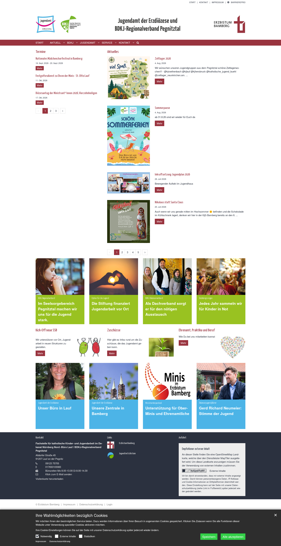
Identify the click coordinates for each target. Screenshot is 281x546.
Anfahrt (182, 437)
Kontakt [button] (124, 42)
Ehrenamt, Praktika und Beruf (197, 329)
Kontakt (40, 437)
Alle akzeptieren (233, 536)
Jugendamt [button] (87, 42)
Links (109, 437)
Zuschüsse (113, 329)
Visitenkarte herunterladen (49, 478)
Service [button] (107, 42)
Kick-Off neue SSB (46, 329)
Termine (41, 51)
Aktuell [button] (55, 42)
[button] (136, 43)
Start (39, 42)
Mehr (159, 81)
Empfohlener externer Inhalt (196, 448)
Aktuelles (113, 51)
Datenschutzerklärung (59, 541)
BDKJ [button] (70, 42)
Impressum (41, 541)
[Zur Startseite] (140, 21)
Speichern (208, 536)
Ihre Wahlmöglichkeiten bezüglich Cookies (72, 515)
